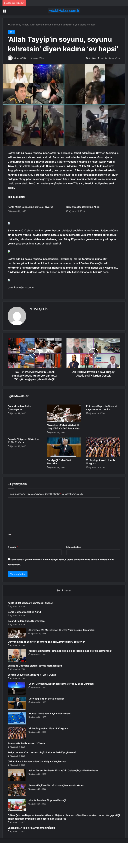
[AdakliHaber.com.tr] (64, 10)
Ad (10, 534)
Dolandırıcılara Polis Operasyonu (26, 620)
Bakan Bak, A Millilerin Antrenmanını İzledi (32, 827)
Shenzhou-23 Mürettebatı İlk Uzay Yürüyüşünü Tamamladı (61, 630)
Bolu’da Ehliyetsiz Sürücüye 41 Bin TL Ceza (32, 674)
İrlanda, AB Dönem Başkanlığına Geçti (49, 713)
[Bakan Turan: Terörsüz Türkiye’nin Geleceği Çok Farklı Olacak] (17, 775)
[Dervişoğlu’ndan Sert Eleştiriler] (64, 447)
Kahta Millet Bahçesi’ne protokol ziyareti (30, 206)
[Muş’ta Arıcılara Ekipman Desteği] (17, 805)
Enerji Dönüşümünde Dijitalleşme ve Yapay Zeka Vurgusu (61, 683)
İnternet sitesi (73, 547)
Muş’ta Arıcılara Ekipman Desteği (47, 800)
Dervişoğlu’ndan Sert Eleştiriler (46, 698)
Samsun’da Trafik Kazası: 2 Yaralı (26, 743)
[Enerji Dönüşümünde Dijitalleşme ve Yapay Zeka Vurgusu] (17, 688)
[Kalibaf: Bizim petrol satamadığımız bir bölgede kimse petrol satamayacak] (17, 655)
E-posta (13, 547)
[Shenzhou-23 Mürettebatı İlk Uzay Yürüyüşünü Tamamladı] (64, 413)
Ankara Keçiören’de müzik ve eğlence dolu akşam (56, 785)
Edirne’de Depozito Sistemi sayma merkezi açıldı (35, 665)
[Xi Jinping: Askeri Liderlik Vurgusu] (103, 447)
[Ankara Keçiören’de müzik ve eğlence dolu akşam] (17, 790)
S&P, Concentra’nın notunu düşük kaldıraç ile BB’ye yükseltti (42, 752)
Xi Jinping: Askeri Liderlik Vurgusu (48, 728)
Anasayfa (15, 24)
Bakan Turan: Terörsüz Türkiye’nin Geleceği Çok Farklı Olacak (63, 770)
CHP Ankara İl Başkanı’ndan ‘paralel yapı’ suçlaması (37, 761)
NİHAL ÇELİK (20, 58)
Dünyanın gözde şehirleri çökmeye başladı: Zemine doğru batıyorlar (46, 641)
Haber (25, 24)
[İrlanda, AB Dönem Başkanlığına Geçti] (17, 718)
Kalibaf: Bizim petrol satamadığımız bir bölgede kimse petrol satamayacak (70, 650)
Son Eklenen (64, 590)
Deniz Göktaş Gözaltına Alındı (83, 206)
